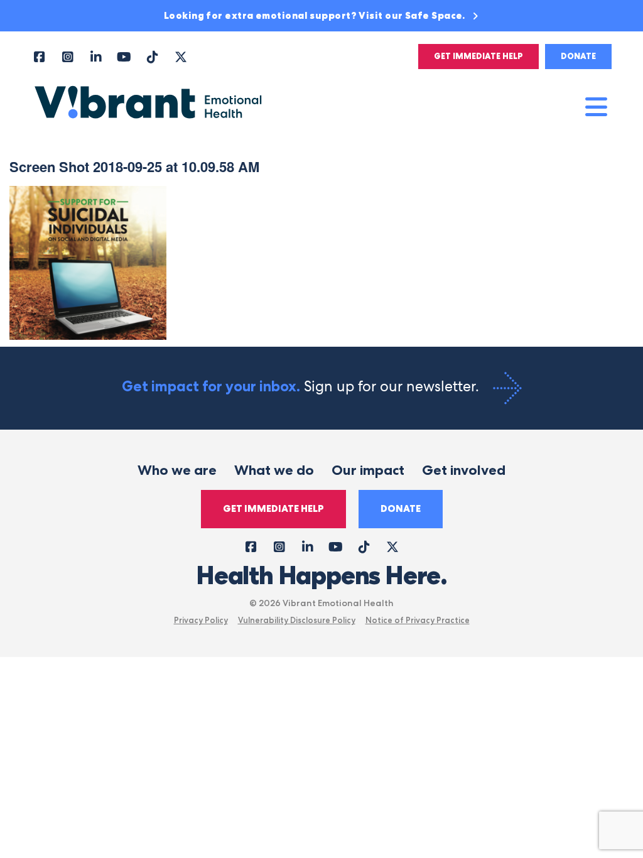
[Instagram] (67, 56)
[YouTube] (124, 56)
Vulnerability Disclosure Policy (296, 620)
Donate (578, 56)
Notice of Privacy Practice (417, 620)
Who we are (177, 470)
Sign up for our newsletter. (302, 386)
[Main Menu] (596, 107)
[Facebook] (39, 56)
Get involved (463, 470)
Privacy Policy (201, 620)
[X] (180, 56)
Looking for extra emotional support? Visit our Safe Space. (316, 15)
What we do (274, 470)
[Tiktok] (152, 56)
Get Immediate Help (478, 56)
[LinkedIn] (96, 56)
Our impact (368, 470)
